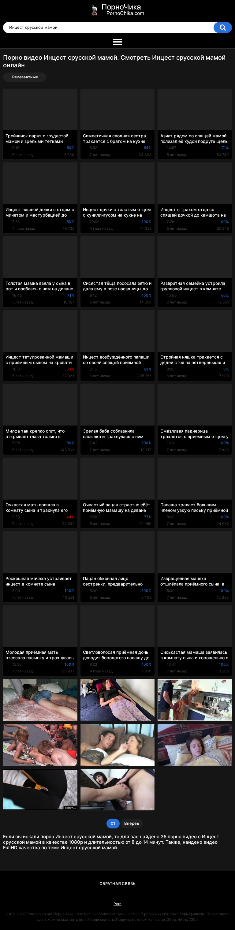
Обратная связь (117, 883)
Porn (117, 904)
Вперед (131, 823)
